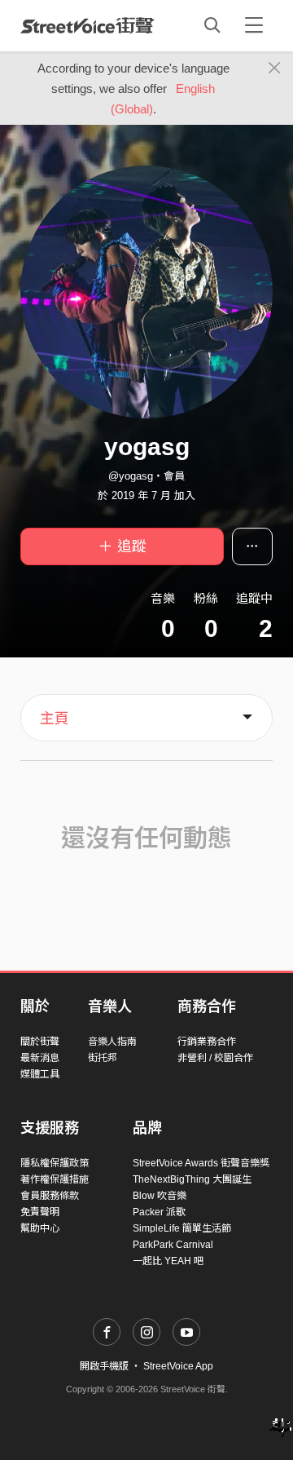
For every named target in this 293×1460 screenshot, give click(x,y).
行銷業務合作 (206, 1041)
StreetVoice (87, 25)
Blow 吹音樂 (159, 1195)
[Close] (274, 68)
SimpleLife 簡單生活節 (182, 1228)
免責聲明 (39, 1212)
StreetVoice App (178, 1366)
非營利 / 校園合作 (215, 1058)
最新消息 (39, 1058)
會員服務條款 (49, 1195)
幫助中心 (39, 1228)
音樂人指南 (112, 1041)
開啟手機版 (104, 1366)
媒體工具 (39, 1074)
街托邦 (102, 1058)
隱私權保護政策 (54, 1163)
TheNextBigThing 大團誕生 (192, 1179)
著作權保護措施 (54, 1179)
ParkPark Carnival (173, 1244)
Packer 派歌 (159, 1212)
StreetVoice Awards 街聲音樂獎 (201, 1163)
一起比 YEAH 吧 (168, 1261)
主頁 (54, 718)
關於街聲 (39, 1041)
